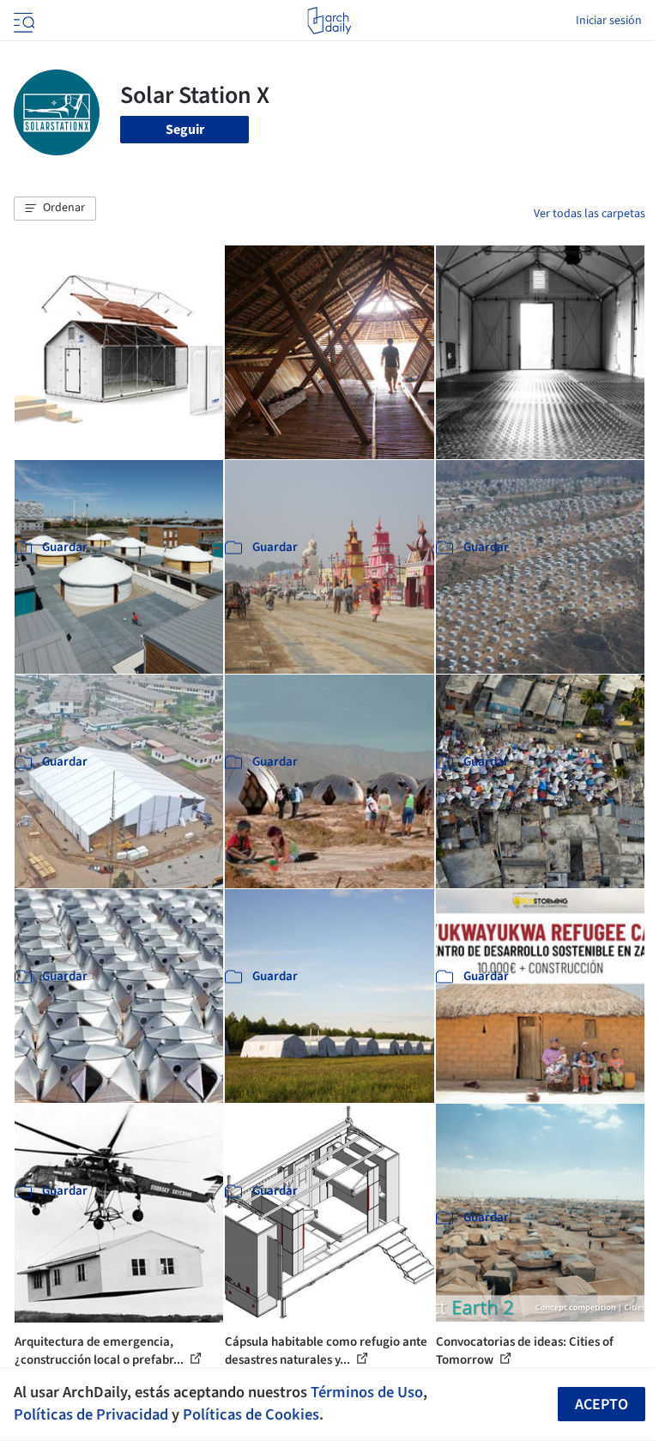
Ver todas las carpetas (589, 214)
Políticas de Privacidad (91, 1414)
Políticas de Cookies (251, 1414)
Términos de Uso (367, 1392)
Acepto (601, 1404)
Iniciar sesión (609, 21)
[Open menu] (22, 21)
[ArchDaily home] (329, 20)
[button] (55, 209)
